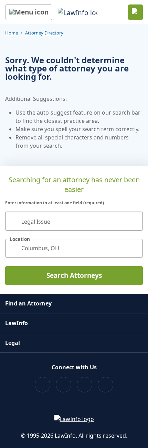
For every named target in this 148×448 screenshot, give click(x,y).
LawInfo (16, 323)
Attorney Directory (44, 33)
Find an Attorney (28, 303)
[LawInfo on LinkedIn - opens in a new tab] (105, 384)
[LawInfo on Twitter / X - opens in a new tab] (63, 384)
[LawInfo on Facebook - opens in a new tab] (42, 384)
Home (11, 33)
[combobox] (74, 221)
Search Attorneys (74, 275)
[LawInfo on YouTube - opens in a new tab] (84, 384)
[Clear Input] (134, 221)
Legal (12, 343)
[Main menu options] (28, 12)
